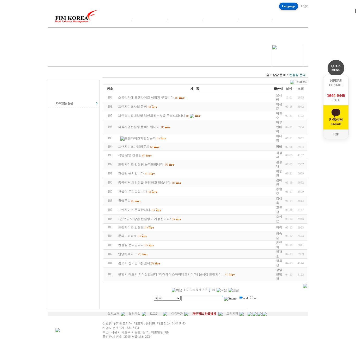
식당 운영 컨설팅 (130, 155)
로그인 (154, 313)
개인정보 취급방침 (204, 313)
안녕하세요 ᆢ (128, 254)
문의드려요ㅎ (127, 236)
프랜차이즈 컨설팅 (131, 227)
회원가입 (134, 313)
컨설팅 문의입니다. (131, 173)
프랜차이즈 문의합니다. (134, 210)
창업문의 (124, 201)
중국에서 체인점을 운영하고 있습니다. (144, 182)
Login (304, 6)
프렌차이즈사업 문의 (132, 106)
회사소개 (113, 313)
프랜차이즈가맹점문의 (140, 138)
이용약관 (177, 313)
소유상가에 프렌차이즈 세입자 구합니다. (146, 97)
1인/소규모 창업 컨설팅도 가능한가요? (144, 219)
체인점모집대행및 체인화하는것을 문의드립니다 (151, 116)
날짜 (289, 88)
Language (288, 6)
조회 (301, 88)
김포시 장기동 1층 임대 (134, 263)
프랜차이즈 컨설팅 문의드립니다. (141, 164)
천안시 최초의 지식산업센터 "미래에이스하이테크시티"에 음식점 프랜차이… (171, 274)
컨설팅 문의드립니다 (132, 191)
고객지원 (232, 313)
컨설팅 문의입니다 (131, 245)
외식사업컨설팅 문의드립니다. (139, 127)
